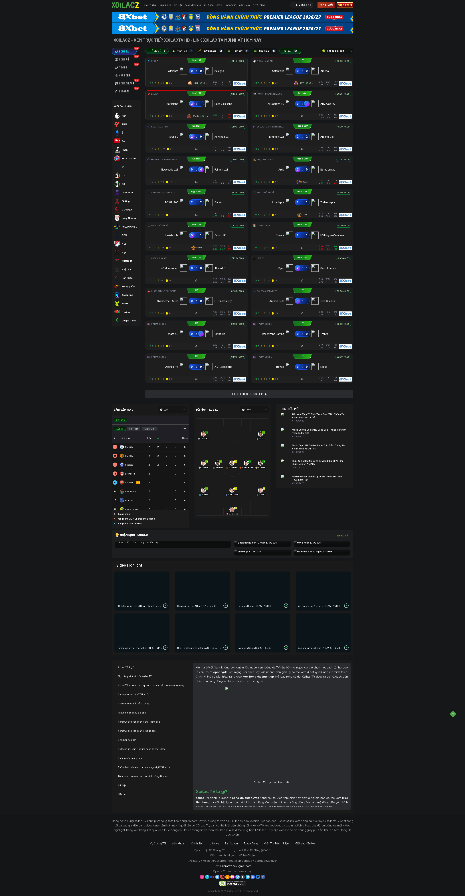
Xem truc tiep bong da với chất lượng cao (139, 721)
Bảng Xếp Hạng (193, 5)
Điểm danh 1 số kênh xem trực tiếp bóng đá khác (143, 776)
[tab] (124, 51)
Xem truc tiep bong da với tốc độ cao (137, 730)
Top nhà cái (326, 5)
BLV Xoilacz (212, 50)
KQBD (219, 5)
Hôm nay (240, 50)
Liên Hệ (214, 843)
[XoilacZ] (126, 5)
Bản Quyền (231, 843)
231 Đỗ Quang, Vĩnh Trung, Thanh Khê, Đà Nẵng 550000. (237, 850)
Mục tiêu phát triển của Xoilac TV (135, 676)
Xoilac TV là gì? (126, 667)
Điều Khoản (178, 843)
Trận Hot (184, 50)
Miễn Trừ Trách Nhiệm (277, 843)
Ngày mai (267, 50)
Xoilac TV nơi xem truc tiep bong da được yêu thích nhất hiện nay (151, 685)
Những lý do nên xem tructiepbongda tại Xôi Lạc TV (144, 767)
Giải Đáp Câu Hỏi (305, 843)
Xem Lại (178, 5)
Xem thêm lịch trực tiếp (246, 394)
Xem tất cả (342, 535)
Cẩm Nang (244, 5)
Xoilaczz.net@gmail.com (236, 866)
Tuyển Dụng (259, 5)
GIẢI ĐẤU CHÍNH (123, 106)
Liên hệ (122, 794)
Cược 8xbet (345, 5)
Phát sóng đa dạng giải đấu (132, 712)
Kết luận (122, 785)
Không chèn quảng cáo (130, 758)
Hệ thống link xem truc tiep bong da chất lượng (141, 748)
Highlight (165, 5)
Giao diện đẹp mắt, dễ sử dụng (133, 703)
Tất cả (290, 50)
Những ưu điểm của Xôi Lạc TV (133, 694)
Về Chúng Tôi (158, 843)
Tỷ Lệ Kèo (209, 5)
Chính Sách (197, 843)
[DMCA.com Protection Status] (232, 883)
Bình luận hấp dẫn (127, 739)
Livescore (230, 5)
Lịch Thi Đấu (150, 5)
